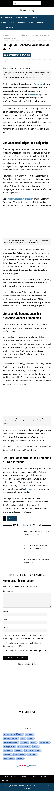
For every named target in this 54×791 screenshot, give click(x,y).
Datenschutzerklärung (40, 777)
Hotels (33, 742)
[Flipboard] (34, 718)
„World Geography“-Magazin (20, 198)
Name (5, 611)
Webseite (7, 627)
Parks (35, 746)
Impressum (6, 781)
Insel (22, 738)
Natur (12, 518)
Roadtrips (7, 755)
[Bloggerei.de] (21, 765)
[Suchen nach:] (27, 3)
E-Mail (5, 619)
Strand (24, 742)
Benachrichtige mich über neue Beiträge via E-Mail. (28, 650)
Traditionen (19, 754)
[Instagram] (18, 718)
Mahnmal (7, 751)
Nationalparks (23, 746)
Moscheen (8, 758)
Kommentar (8, 591)
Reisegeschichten (10, 742)
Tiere (30, 738)
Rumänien (39, 84)
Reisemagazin (7, 28)
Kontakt (23, 777)
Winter (19, 759)
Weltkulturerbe (32, 750)
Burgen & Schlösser (13, 734)
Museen (29, 734)
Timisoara (31, 488)
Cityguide (9, 746)
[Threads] (26, 718)
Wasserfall (33, 94)
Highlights (44, 742)
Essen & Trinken (10, 738)
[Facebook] (11, 718)
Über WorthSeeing (9, 777)
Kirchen (32, 754)
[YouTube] (41, 718)
